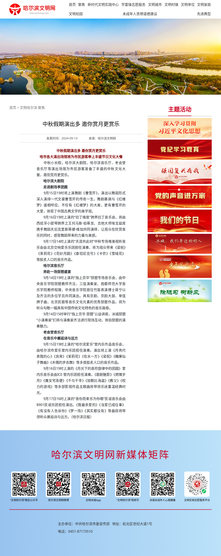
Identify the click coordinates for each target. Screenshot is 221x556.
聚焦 (81, 4)
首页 (72, 4)
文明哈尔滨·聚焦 (32, 107)
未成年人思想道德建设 (140, 13)
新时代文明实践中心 (103, 4)
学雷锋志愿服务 (133, 4)
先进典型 (204, 13)
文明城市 (155, 4)
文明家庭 (204, 4)
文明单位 (188, 4)
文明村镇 (171, 4)
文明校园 (76, 13)
